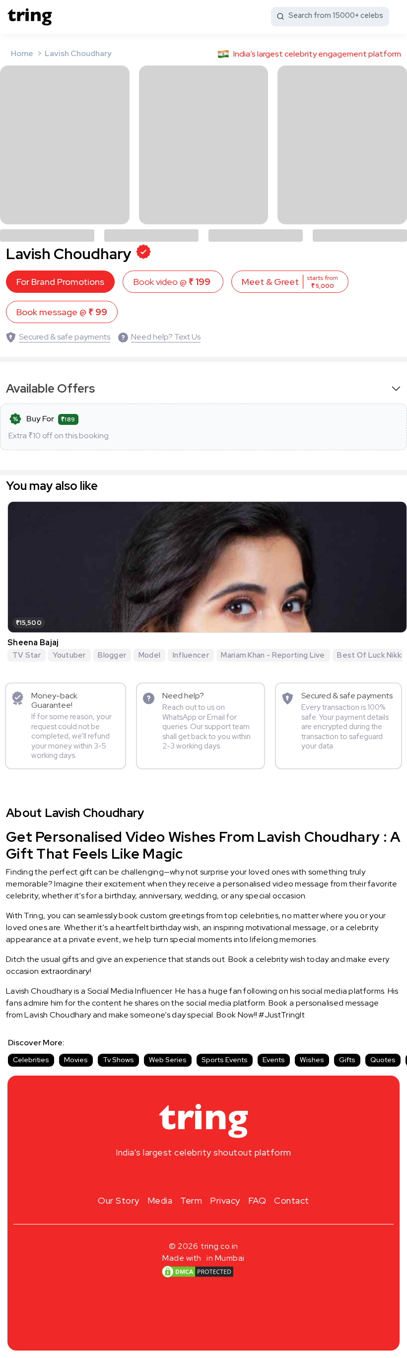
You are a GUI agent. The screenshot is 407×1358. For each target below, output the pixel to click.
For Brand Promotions (60, 281)
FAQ (257, 1200)
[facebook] (188, 1176)
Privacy (225, 1200)
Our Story (118, 1200)
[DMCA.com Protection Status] (197, 1271)
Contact (291, 1200)
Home (22, 53)
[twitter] (203, 1176)
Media (160, 1200)
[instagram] (172, 1176)
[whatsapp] (235, 1176)
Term (191, 1200)
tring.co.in (219, 1246)
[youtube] (219, 1176)
